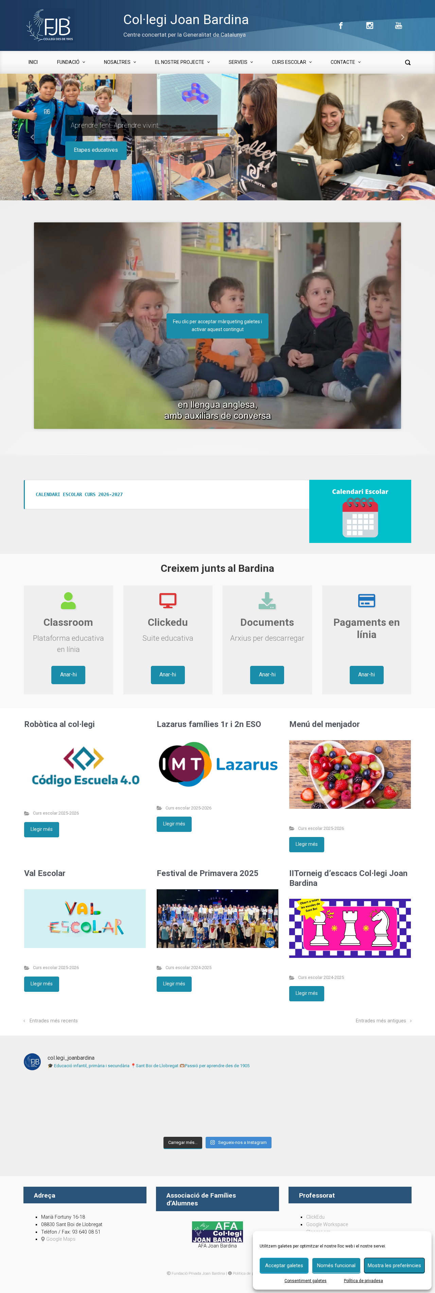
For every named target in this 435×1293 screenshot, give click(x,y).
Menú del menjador (324, 724)
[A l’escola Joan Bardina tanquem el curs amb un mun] (266, 1104)
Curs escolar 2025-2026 (56, 813)
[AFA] (217, 1231)
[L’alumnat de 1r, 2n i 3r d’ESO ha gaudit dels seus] (169, 1104)
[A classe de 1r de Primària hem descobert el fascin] (364, 1104)
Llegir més (42, 829)
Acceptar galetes (284, 1265)
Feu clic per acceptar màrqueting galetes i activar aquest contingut (217, 325)
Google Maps (60, 1239)
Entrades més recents (54, 1021)
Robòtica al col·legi (59, 724)
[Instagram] (370, 25)
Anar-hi (68, 674)
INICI (33, 62)
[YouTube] (398, 25)
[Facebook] (341, 25)
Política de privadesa (363, 1280)
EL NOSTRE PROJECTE (179, 62)
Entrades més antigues (381, 1021)
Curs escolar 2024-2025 (188, 967)
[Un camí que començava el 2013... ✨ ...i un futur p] (71, 1104)
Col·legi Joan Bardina (186, 20)
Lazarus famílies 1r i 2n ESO (209, 724)
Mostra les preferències (394, 1265)
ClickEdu (315, 1217)
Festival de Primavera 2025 (208, 873)
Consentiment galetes (305, 1280)
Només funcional (336, 1265)
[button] (32, 137)
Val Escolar (45, 873)
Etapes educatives (96, 150)
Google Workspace (327, 1224)
